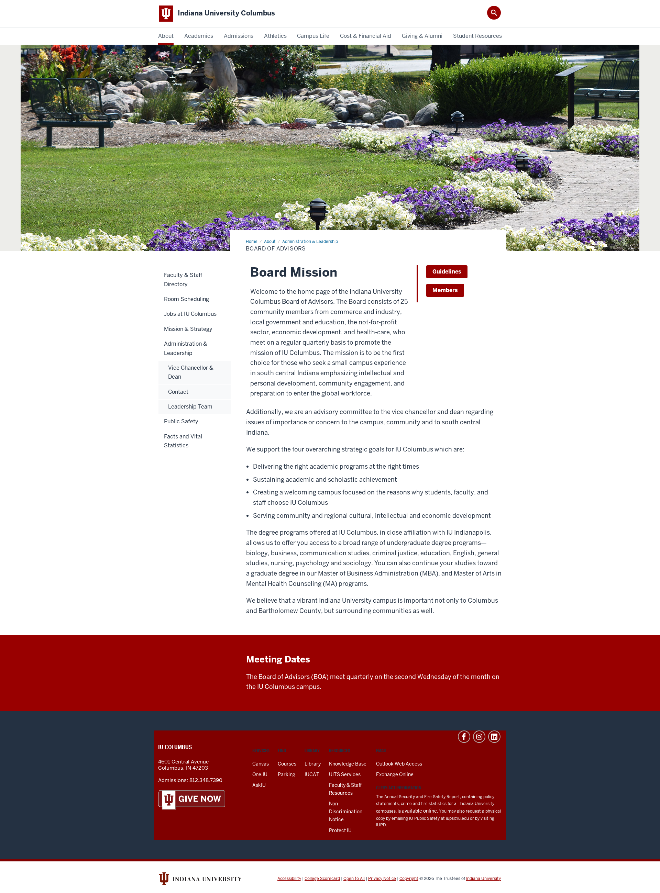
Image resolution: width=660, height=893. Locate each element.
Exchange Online (395, 774)
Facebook (464, 736)
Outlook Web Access (399, 764)
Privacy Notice (382, 878)
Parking (286, 774)
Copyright (408, 878)
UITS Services (345, 774)
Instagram (479, 736)
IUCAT (312, 774)
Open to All (354, 878)
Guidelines (446, 271)
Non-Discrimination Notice (345, 812)
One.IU (259, 774)
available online (419, 811)
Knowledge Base (347, 764)
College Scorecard (322, 878)
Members (445, 290)
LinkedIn (494, 736)
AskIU (259, 785)
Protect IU (340, 830)
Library (313, 764)
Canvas (260, 764)
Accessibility (289, 878)
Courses (287, 764)
